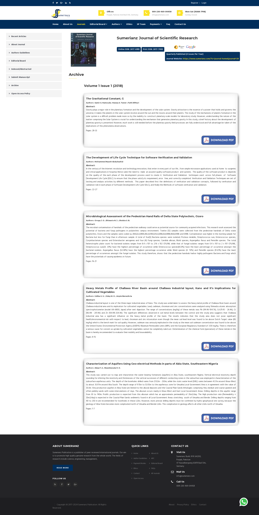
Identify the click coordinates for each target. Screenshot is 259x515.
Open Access (139, 478)
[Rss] (70, 3)
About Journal (18, 44)
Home (55, 24)
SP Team (141, 24)
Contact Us (180, 24)
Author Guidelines (140, 458)
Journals (81, 24)
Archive (15, 85)
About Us (67, 24)
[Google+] (61, 3)
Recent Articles (18, 36)
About (172, 505)
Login (204, 3)
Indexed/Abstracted (21, 69)
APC (152, 458)
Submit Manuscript (20, 77)
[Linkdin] (66, 3)
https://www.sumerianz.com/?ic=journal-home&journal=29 (211, 58)
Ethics (129, 24)
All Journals (155, 473)
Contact (137, 473)
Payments (155, 24)
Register (194, 3)
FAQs (153, 468)
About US (154, 453)
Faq (168, 24)
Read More (63, 467)
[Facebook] (53, 3)
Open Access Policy (20, 93)
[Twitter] (57, 3)
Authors (116, 24)
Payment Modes (140, 463)
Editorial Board (98, 24)
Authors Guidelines (20, 52)
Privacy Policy (183, 505)
